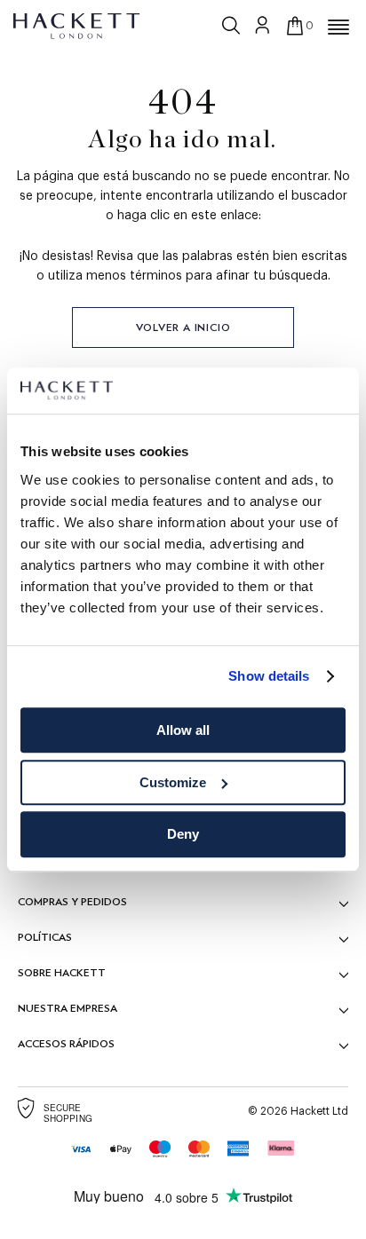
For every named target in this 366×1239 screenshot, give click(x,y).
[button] (338, 27)
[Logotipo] (77, 24)
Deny (183, 834)
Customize (172, 782)
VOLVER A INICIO (183, 327)
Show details (268, 676)
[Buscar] (232, 25)
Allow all (183, 730)
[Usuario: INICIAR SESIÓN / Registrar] (263, 25)
